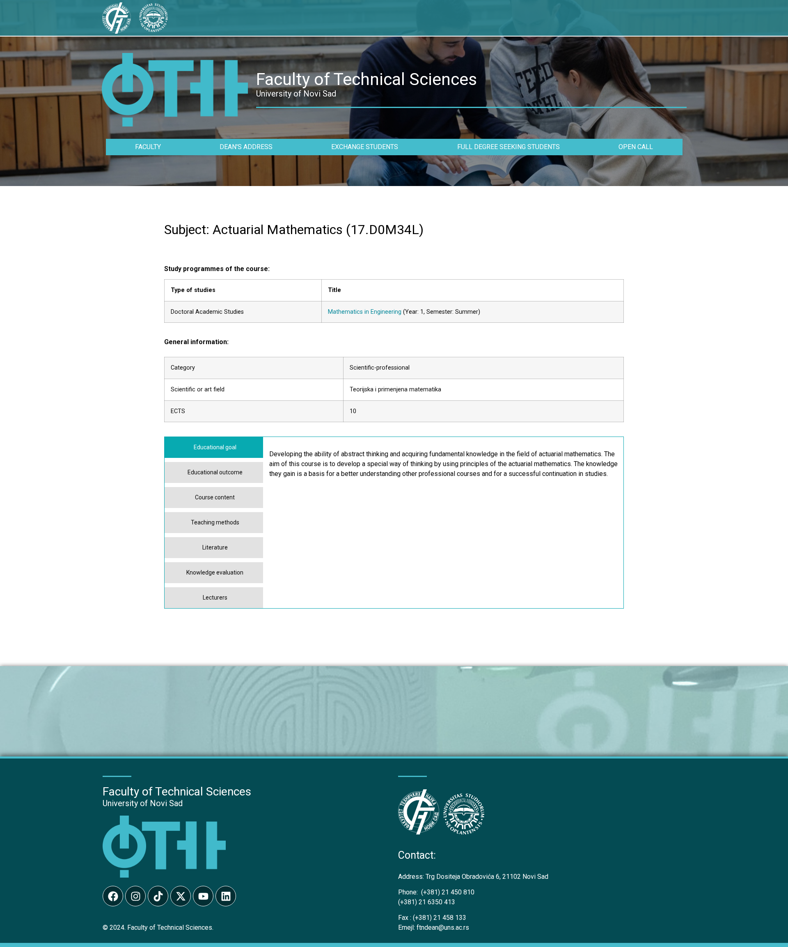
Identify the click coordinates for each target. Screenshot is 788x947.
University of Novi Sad (143, 803)
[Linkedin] (225, 896)
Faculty (148, 147)
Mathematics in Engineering (364, 311)
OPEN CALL (635, 147)
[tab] (214, 447)
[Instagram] (135, 896)
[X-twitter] (180, 896)
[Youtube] (203, 896)
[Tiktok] (158, 896)
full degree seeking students (508, 147)
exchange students (364, 147)
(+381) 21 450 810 (436, 892)
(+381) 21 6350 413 (426, 902)
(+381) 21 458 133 (432, 918)
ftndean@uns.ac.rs (443, 927)
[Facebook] (113, 896)
